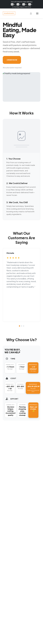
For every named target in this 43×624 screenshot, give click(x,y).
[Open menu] (37, 13)
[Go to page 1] (19, 326)
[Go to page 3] (23, 326)
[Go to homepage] (9, 14)
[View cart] (30, 13)
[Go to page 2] (21, 326)
